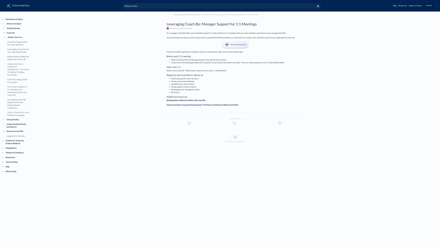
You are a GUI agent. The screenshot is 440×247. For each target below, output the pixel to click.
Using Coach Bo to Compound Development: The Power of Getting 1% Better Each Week (203, 105)
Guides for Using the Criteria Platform (15, 142)
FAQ (7, 167)
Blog (395, 6)
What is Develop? (14, 24)
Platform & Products (15, 153)
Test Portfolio (12, 162)
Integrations (11, 148)
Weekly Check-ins (14, 37)
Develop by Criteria (14, 19)
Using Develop (12, 119)
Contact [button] (428, 5)
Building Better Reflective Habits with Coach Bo (186, 100)
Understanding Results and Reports (16, 125)
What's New (11, 171)
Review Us (403, 6)
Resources (10, 157)
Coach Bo (10, 33)
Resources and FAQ (14, 131)
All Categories (179, 14)
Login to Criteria (415, 6)
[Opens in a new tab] (235, 137)
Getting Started (13, 28)
